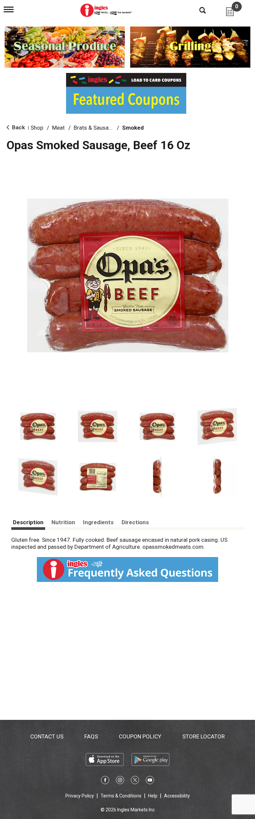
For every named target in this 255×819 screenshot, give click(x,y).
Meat (58, 127)
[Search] (197, 10)
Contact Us (46, 736)
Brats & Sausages (96, 127)
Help (152, 795)
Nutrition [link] (63, 522)
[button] (38, 426)
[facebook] (105, 781)
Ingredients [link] (98, 522)
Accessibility (177, 795)
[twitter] (135, 781)
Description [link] (28, 522)
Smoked (133, 127)
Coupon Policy (140, 736)
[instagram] (120, 781)
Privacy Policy (79, 795)
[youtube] (150, 781)
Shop (37, 127)
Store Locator (203, 736)
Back (18, 127)
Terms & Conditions (121, 795)
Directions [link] (135, 522)
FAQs (91, 736)
